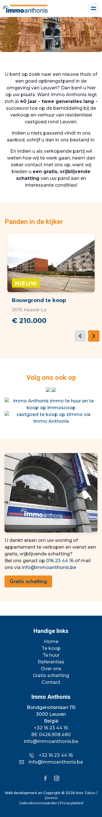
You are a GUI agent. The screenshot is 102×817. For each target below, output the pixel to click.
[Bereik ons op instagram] (57, 778)
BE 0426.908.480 (51, 734)
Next (93, 336)
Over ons (51, 668)
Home (51, 641)
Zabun (89, 793)
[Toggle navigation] (94, 8)
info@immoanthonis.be (49, 567)
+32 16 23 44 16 (51, 727)
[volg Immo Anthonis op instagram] (49, 389)
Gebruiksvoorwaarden (38, 803)
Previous (80, 336)
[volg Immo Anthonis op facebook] (54, 389)
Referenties (51, 662)
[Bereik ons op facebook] (47, 778)
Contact (51, 682)
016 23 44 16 (60, 560)
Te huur (51, 655)
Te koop (51, 648)
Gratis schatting (28, 581)
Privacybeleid (71, 803)
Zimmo (51, 798)
